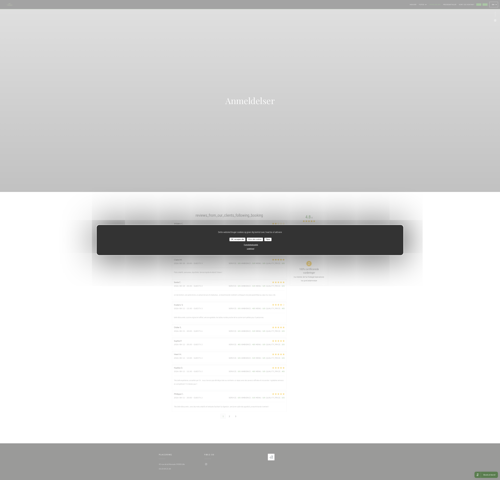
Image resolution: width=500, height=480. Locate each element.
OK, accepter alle (237, 239)
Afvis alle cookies (255, 239)
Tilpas (268, 239)
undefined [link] (250, 249)
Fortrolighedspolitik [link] (251, 245)
